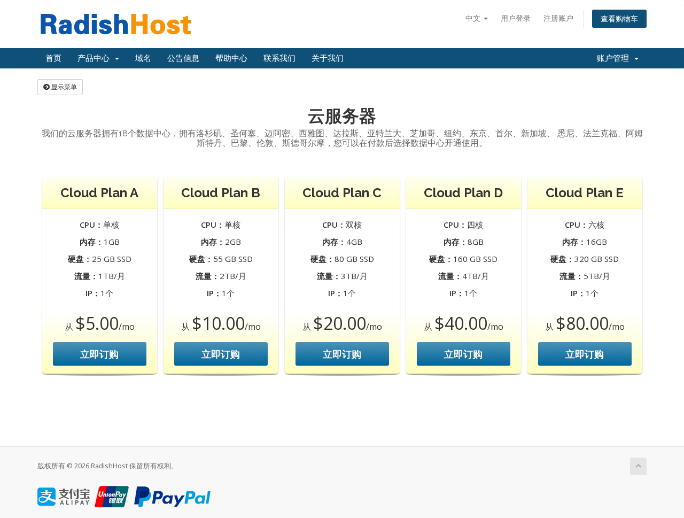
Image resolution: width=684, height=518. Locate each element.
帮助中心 (231, 58)
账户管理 (615, 58)
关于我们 (328, 58)
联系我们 (279, 58)
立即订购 (99, 353)
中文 (474, 18)
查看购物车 (619, 18)
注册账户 (558, 18)
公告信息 (183, 58)
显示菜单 (63, 86)
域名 (143, 58)
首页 (53, 58)
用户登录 (516, 18)
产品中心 (95, 58)
